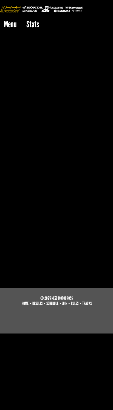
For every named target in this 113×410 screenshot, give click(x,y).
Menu (10, 24)
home (25, 303)
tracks (87, 303)
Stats (32, 24)
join (64, 303)
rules (74, 303)
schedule (52, 303)
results (37, 303)
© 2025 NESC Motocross (56, 298)
